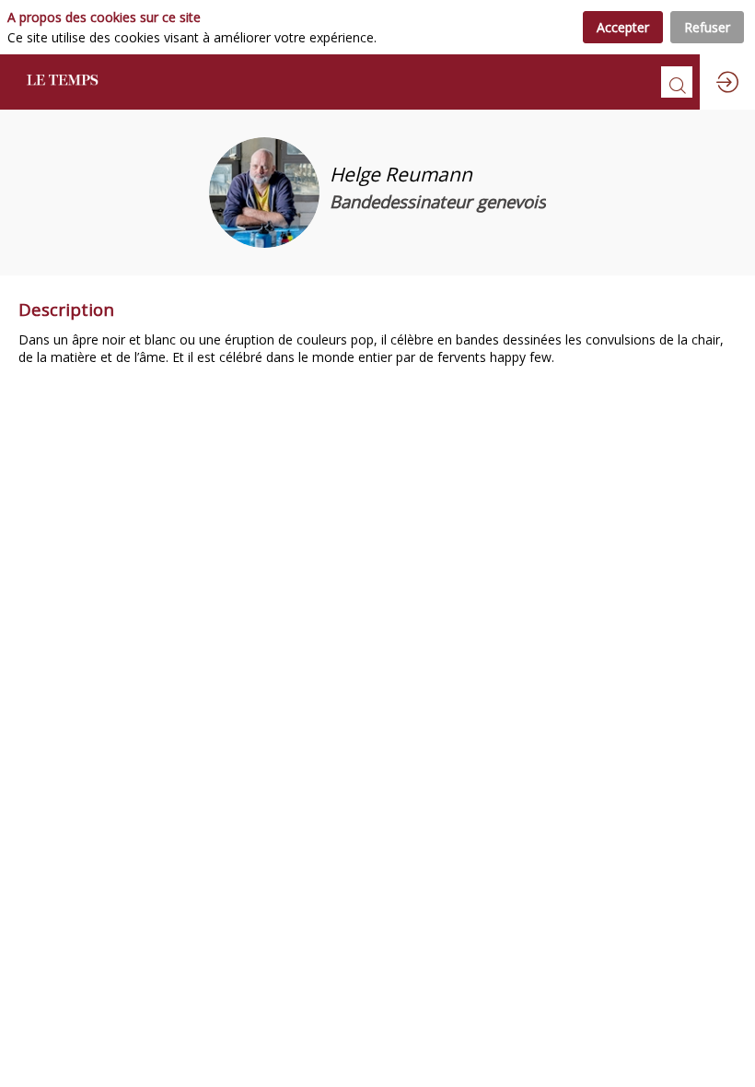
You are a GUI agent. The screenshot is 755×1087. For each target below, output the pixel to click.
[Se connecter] (727, 82)
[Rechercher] (676, 82)
